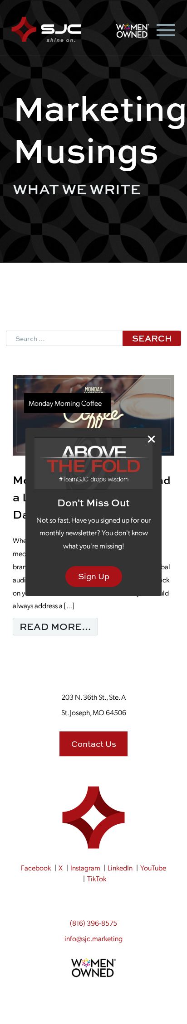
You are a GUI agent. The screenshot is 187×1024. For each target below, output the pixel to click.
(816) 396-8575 (93, 923)
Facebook (36, 867)
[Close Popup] (151, 438)
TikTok (96, 878)
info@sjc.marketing (93, 938)
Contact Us (93, 744)
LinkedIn (120, 867)
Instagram (85, 867)
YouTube (153, 867)
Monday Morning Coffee (65, 403)
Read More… (59, 626)
